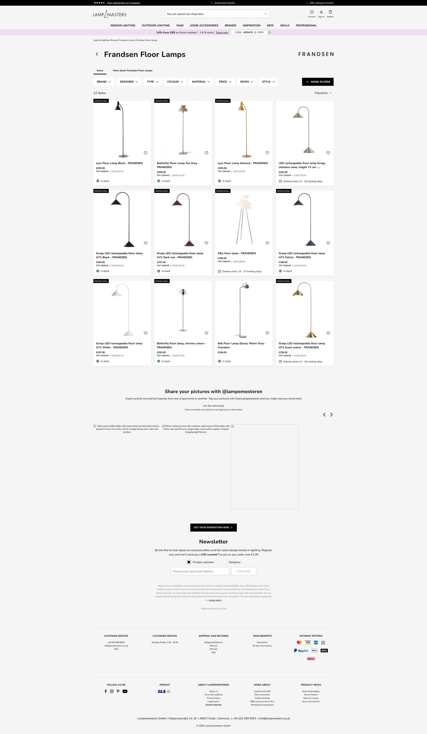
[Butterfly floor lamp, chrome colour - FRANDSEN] (183, 323)
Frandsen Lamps (127, 40)
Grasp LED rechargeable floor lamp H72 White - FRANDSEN (119, 345)
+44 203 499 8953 (116, 642)
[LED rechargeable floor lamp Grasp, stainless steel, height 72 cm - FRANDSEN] (305, 143)
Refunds (213, 649)
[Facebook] (106, 691)
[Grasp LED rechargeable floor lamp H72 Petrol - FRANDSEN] (305, 233)
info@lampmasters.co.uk (116, 645)
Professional (306, 25)
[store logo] (109, 14)
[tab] (103, 82)
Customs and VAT (262, 691)
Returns (213, 645)
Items (100, 70)
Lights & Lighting (101, 40)
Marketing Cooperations (262, 704)
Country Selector (213, 704)
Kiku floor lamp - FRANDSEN (237, 253)
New (270, 25)
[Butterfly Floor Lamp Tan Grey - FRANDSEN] (183, 143)
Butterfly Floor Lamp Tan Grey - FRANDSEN (178, 165)
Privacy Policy (213, 698)
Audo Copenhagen (311, 691)
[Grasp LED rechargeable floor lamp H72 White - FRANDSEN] (122, 323)
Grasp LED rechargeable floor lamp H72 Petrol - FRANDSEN (302, 255)
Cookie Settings (262, 698)
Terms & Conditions (213, 694)
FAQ (116, 649)
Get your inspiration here (211, 527)
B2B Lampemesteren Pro (262, 701)
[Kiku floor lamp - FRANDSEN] (244, 233)
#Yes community (262, 694)
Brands (114, 40)
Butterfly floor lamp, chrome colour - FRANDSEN (181, 345)
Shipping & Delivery (213, 642)
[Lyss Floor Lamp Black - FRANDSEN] (122, 143)
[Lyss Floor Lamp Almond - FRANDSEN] (244, 143)
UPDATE (249, 32)
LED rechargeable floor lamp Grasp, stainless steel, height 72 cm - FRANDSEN (302, 165)
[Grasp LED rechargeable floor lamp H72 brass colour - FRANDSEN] (305, 323)
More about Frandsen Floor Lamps (132, 70)
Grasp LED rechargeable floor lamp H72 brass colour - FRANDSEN (302, 345)
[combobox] (217, 14)
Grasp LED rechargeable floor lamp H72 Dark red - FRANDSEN (180, 255)
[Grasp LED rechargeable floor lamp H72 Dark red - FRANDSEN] (183, 233)
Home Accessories (311, 701)
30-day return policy (262, 645)
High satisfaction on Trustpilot (123, 2)
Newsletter (262, 642)
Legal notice (213, 701)
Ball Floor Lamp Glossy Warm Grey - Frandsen (242, 345)
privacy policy (215, 600)
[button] (145, 153)
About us (213, 691)
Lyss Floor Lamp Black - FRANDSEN (119, 163)
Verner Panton (311, 694)
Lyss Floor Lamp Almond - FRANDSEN (243, 163)
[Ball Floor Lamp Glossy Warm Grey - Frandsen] (244, 323)
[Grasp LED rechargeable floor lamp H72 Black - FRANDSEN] (122, 233)
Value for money (311, 698)
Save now (222, 32)
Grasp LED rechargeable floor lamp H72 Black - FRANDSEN (119, 255)
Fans (179, 25)
